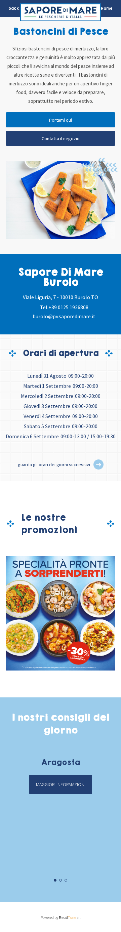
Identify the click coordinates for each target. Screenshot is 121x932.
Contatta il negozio (61, 138)
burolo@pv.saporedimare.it (64, 316)
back (13, 8)
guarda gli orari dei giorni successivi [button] (54, 464)
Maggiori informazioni (60, 784)
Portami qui (60, 120)
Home (107, 8)
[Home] (60, 14)
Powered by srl (61, 917)
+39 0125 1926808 (68, 307)
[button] (98, 464)
